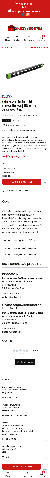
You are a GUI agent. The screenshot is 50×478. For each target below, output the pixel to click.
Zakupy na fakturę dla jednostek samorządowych (17, 432)
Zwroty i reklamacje (11, 387)
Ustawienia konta (10, 407)
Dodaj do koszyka (22, 182)
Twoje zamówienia (11, 404)
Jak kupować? (9, 449)
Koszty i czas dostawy (12, 428)
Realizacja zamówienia (13, 425)
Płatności (6, 422)
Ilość (4, 163)
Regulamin (7, 392)
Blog (4, 451)
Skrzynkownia (7, 47)
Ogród (19, 47)
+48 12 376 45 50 (11, 293)
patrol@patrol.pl (11, 297)
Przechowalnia (9, 410)
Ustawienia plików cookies (15, 389)
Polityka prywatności (12, 446)
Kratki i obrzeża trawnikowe (36, 47)
